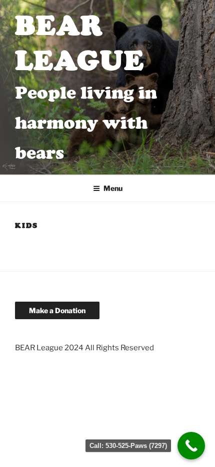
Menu (113, 188)
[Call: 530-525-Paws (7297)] (191, 445)
